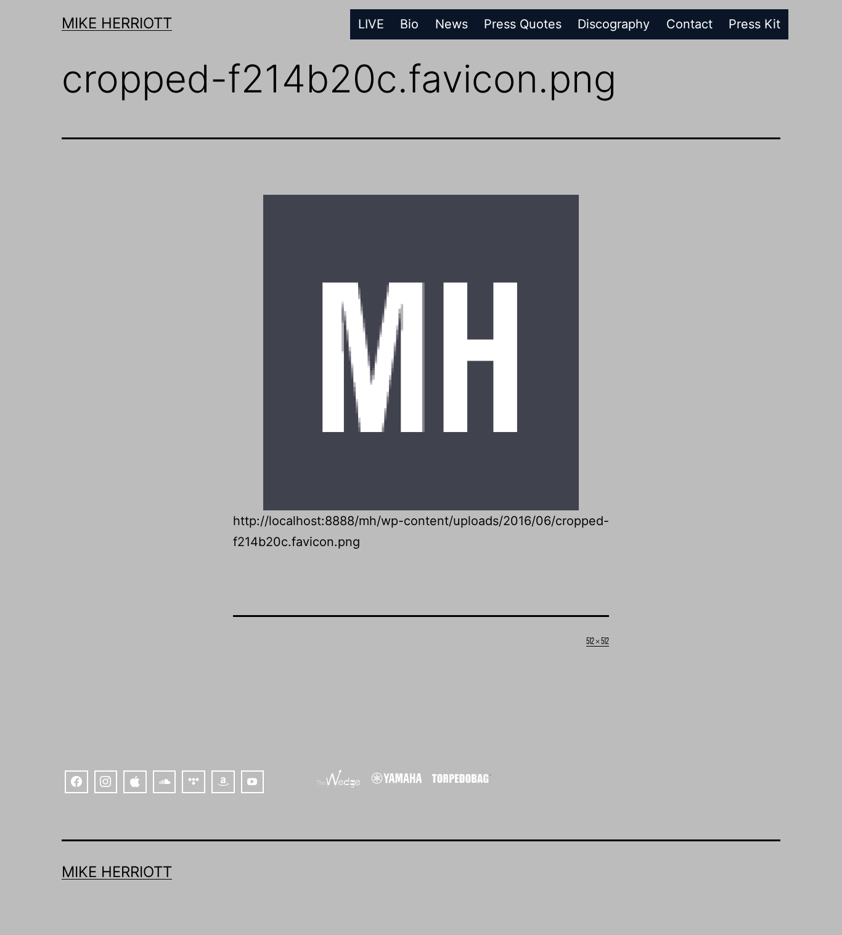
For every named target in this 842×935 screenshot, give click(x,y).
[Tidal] (193, 782)
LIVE (371, 24)
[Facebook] (76, 782)
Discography (614, 24)
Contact (689, 24)
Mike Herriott (117, 23)
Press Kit (754, 24)
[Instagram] (106, 782)
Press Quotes (523, 24)
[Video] (253, 782)
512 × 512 (597, 640)
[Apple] (135, 782)
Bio (409, 24)
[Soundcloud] (164, 782)
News (451, 24)
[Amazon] (223, 782)
